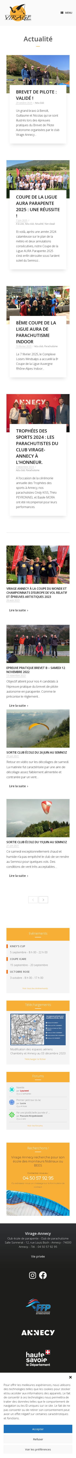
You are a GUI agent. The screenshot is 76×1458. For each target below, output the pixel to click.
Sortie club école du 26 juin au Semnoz (36, 752)
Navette (20, 1087)
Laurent (24, 1090)
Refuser (38, 1439)
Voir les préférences (38, 1449)
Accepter (38, 1429)
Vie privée (38, 1256)
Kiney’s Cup (17, 946)
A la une (20, 223)
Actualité (39, 223)
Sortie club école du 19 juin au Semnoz (36, 842)
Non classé (50, 223)
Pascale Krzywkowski (31, 1115)
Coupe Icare (18, 959)
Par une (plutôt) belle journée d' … (33, 1112)
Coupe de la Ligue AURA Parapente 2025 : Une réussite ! (38, 206)
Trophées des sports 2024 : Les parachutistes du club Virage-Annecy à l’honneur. (37, 446)
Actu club (39, 102)
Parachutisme (51, 346)
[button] (70, 1377)
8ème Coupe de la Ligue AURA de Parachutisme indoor (36, 332)
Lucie (23, 1103)
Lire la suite (17, 610)
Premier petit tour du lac (28, 1100)
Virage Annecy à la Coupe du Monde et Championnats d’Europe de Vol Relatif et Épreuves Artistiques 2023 (36, 593)
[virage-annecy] (18, 13)
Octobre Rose (20, 971)
